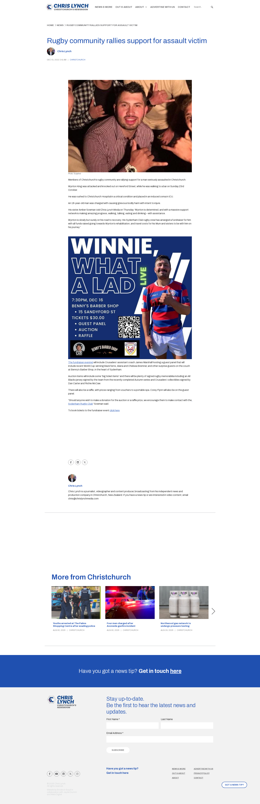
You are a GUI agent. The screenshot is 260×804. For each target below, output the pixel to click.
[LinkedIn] (63, 774)
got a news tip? (234, 785)
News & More (103, 7)
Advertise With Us (162, 7)
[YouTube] (56, 774)
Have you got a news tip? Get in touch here (122, 770)
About (139, 7)
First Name (113, 719)
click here (115, 410)
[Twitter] (70, 774)
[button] (212, 7)
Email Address (114, 733)
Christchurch (77, 60)
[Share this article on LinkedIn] (77, 462)
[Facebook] (49, 774)
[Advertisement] (130, 436)
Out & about (178, 773)
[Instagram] (77, 774)
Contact (184, 7)
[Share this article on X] (84, 462)
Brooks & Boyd (64, 790)
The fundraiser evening (80, 362)
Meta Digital (56, 794)
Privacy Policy (202, 773)
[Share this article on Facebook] (71, 462)
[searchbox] (203, 7)
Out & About (123, 7)
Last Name (167, 719)
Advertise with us (203, 769)
